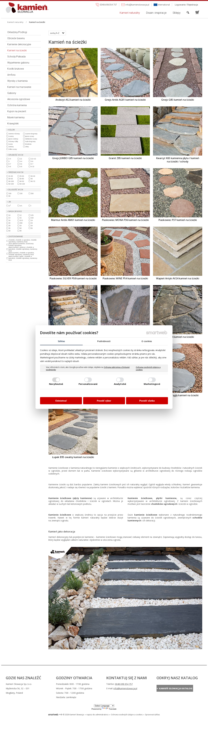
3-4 (21, 161)
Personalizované (88, 383)
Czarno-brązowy (31, 134)
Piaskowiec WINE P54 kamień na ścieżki (125, 278)
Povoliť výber (104, 400)
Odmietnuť (61, 400)
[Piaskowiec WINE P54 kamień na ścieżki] (125, 251)
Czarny (11, 136)
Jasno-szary (29, 136)
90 (20, 231)
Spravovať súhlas (152, 714)
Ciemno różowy (14, 134)
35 (9, 228)
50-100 (11, 184)
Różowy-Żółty (13, 141)
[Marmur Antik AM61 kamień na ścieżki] (73, 192)
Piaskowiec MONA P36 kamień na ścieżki (125, 220)
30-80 (22, 179)
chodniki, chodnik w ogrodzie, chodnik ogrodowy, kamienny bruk (23, 241)
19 (32, 220)
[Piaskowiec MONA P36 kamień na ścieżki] (125, 192)
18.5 (21, 220)
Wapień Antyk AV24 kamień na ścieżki (177, 278)
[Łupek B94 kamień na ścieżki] (177, 309)
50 (20, 228)
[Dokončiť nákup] (197, 12)
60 (9, 231)
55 (32, 228)
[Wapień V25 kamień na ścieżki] (73, 309)
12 (20, 215)
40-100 (11, 181)
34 (32, 226)
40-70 (33, 181)
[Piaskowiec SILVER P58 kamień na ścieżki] (73, 251)
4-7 (32, 164)
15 (20, 218)
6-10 (32, 166)
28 (9, 226)
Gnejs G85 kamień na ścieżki (177, 99)
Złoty (27, 147)
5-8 (21, 166)
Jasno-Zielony (13, 139)
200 (32, 193)
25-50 (22, 176)
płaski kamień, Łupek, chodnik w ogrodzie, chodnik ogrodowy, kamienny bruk (23, 258)
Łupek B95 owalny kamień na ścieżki (73, 457)
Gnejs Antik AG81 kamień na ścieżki (125, 99)
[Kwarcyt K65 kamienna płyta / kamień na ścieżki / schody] (177, 131)
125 (32, 215)
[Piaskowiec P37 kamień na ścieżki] (177, 192)
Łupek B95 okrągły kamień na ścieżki (178, 395)
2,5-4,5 (33, 159)
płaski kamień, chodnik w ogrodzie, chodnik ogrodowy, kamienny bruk (21, 253)
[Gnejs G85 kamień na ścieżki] (177, 72)
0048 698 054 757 (124, 684)
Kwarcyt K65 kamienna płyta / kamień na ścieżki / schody (178, 159)
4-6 (21, 164)
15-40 (11, 176)
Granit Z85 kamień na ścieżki (125, 158)
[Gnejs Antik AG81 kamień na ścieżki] (125, 72)
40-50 (22, 181)
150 (21, 193)
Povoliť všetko (147, 400)
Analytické (120, 383)
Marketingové (152, 383)
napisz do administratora (97, 714)
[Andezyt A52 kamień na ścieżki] (73, 72)
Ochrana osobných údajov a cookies (148, 368)
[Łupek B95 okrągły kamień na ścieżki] (177, 368)
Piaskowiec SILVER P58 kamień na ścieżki (73, 278)
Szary (11, 144)
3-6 (32, 161)
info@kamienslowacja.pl (125, 688)
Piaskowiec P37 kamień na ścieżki (177, 220)
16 (9, 220)
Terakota (28, 144)
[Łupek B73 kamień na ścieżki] (125, 309)
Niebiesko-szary (31, 139)
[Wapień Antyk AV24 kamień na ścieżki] (177, 251)
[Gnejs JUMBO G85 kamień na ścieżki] (73, 131)
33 (20, 226)
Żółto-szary (13, 149)
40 (32, 179)
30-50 (11, 179)
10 (9, 215)
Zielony (11, 147)
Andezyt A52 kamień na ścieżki (73, 99)
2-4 (10, 159)
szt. (21, 206)
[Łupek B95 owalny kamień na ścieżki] (73, 430)
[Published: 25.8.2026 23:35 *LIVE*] (60, 714)
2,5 (21, 159)
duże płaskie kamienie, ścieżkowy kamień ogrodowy (21, 244)
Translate (112, 709)
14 (9, 218)
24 (32, 223)
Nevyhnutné (56, 383)
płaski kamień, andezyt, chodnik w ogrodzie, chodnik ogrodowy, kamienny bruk (23, 249)
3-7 (10, 164)
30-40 (33, 176)
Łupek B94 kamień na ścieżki (177, 337)
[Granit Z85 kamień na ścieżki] (125, 131)
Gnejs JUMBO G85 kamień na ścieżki (73, 158)
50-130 (22, 184)
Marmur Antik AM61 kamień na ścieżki (73, 220)
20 (9, 223)
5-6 (10, 166)
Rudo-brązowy (30, 141)
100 (10, 193)
